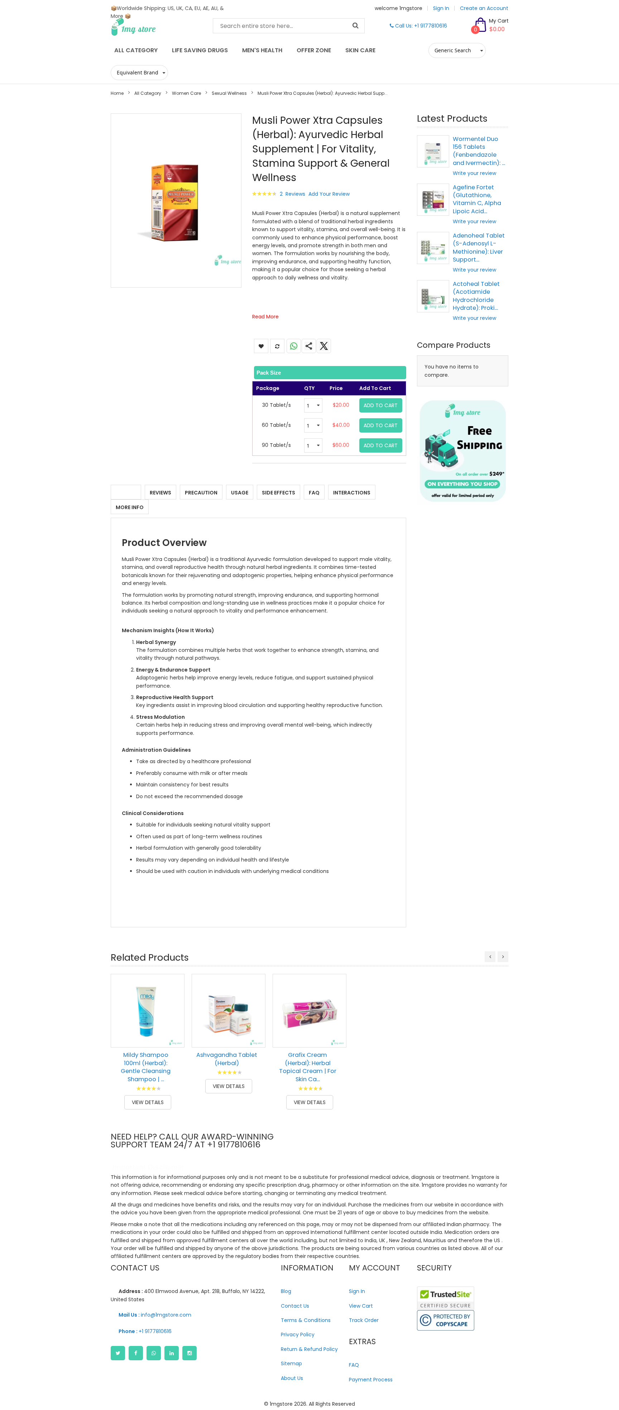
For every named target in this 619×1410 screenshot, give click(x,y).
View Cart (361, 1305)
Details (126, 492)
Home (117, 93)
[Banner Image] (462, 451)
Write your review (474, 173)
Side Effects (278, 492)
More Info (130, 507)
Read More (265, 316)
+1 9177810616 (145, 1331)
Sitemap (291, 1363)
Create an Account (484, 8)
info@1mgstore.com (155, 1314)
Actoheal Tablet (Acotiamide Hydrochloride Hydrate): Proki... (476, 296)
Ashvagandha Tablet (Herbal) (226, 1059)
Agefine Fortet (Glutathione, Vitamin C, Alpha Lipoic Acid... (477, 199)
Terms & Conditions (306, 1320)
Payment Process (371, 1379)
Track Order (364, 1320)
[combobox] (289, 25)
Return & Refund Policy (309, 1349)
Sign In (441, 8)
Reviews (160, 492)
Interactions (351, 492)
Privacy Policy (298, 1334)
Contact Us (295, 1305)
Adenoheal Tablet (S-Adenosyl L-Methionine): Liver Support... (479, 247)
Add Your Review (329, 193)
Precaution (201, 492)
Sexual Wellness (229, 93)
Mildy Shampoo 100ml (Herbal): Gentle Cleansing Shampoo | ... (146, 1067)
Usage (239, 492)
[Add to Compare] (174, 1037)
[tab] (329, 372)
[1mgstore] (156, 27)
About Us (292, 1378)
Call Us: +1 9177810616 (420, 25)
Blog (286, 1291)
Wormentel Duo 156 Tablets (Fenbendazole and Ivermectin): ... (479, 151)
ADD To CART (381, 405)
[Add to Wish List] (174, 1021)
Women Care (186, 93)
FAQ (314, 492)
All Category (147, 93)
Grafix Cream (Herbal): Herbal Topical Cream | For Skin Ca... (307, 1067)
